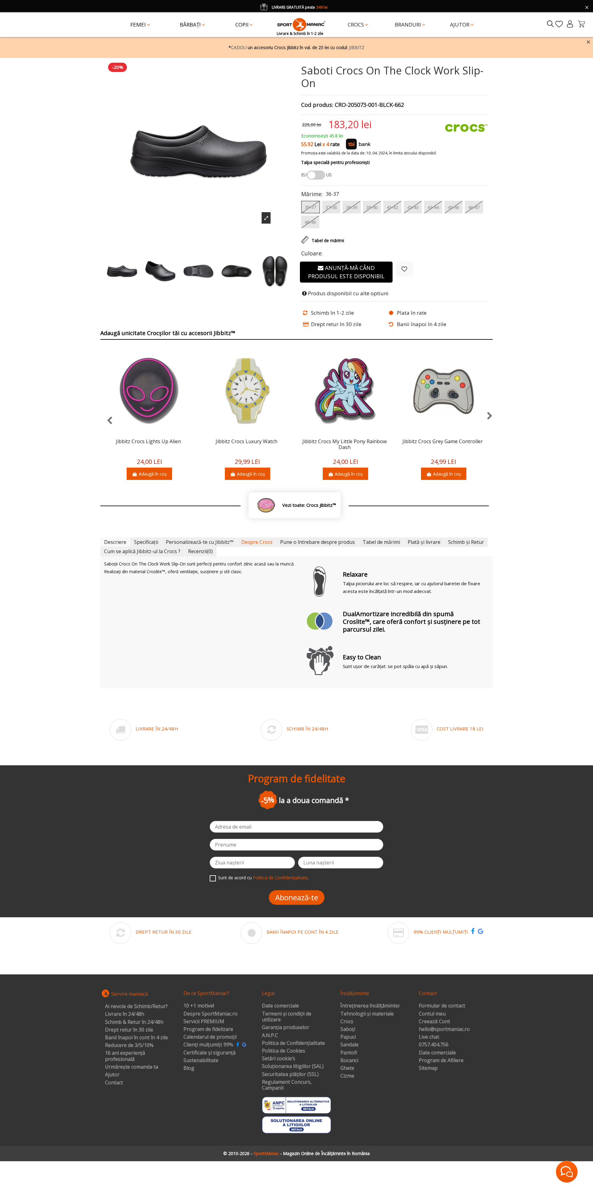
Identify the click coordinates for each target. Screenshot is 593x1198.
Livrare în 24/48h (124, 1014)
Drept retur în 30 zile (129, 1030)
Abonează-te (296, 897)
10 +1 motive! (198, 1006)
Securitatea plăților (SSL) (290, 1074)
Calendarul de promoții (210, 1037)
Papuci (348, 1037)
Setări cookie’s (278, 1059)
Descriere (115, 542)
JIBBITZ (356, 47)
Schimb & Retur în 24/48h (134, 1022)
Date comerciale (280, 1006)
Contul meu (432, 1014)
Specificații (146, 542)
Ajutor (112, 1075)
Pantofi (348, 1053)
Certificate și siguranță (209, 1053)
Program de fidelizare (208, 1029)
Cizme (347, 1076)
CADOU (238, 47)
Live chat (429, 1037)
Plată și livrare (424, 542)
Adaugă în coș (153, 474)
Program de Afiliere (441, 1060)
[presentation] (106, 421)
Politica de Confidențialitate (280, 878)
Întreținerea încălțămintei (369, 1006)
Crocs (346, 1022)
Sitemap (428, 1068)
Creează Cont (434, 1022)
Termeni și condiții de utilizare (286, 1017)
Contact (114, 1083)
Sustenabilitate (200, 1060)
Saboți (347, 1029)
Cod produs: (317, 105)
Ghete (347, 1068)
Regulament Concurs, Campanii (287, 1085)
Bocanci (349, 1060)
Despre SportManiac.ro (210, 1014)
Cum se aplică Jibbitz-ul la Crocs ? (142, 551)
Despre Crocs (256, 542)
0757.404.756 (433, 1045)
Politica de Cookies (283, 1051)
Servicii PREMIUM (203, 1022)
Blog (188, 1068)
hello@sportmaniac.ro (444, 1029)
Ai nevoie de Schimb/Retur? (136, 1006)
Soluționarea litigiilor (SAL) (293, 1066)
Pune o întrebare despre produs (317, 542)
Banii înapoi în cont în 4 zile (136, 1038)
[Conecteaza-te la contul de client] (570, 23)
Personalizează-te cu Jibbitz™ (199, 542)
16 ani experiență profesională (125, 1056)
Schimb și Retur (466, 542)
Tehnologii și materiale (367, 1014)
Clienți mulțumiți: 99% (208, 1045)
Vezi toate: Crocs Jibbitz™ (309, 505)
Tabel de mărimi (381, 542)
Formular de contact (442, 1006)
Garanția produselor (285, 1027)
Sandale (349, 1045)
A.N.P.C (270, 1035)
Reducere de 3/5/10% (129, 1045)
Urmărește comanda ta (131, 1067)
